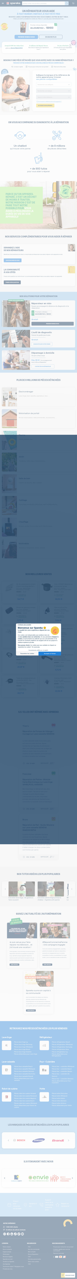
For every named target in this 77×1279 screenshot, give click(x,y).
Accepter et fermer (50, 653)
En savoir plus (36, 647)
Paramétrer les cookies (27, 653)
